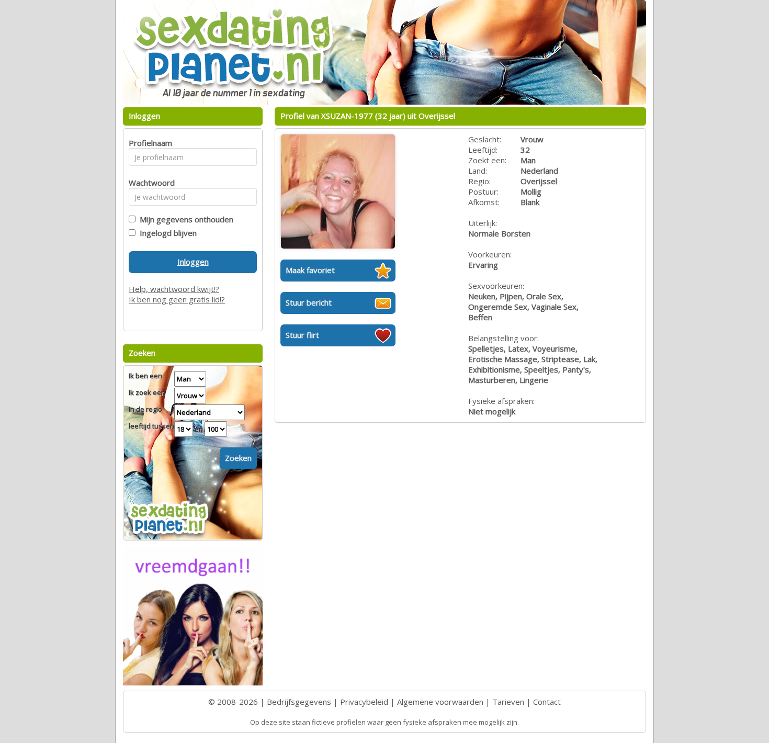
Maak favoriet (310, 270)
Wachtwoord (149, 182)
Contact (547, 701)
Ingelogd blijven (166, 233)
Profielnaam (149, 143)
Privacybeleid (364, 701)
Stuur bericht (309, 302)
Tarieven (508, 701)
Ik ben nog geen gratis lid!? (177, 299)
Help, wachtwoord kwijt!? (174, 289)
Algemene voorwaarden (440, 701)
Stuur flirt (302, 335)
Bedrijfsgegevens (299, 701)
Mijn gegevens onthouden (184, 219)
